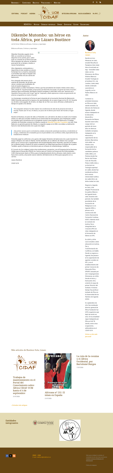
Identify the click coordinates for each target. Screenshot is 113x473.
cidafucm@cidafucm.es (44, 457)
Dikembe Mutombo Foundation (57, 122)
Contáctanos (26, 3)
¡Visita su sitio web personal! (91, 335)
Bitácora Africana (69, 14)
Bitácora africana (25, 44)
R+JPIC (95, 14)
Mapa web (57, 3)
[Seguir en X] (96, 2)
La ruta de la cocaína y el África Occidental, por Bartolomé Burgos (88, 360)
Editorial (15, 14)
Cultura (75, 25)
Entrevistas (67, 25)
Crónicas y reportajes (48, 25)
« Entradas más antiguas (19, 405)
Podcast (24, 14)
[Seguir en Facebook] (93, 2)
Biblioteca (36, 3)
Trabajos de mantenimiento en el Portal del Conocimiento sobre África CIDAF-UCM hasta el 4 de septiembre (24, 385)
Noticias (36, 25)
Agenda (32, 14)
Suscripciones (84, 25)
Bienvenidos (15, 3)
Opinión (59, 25)
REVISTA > (28, 25)
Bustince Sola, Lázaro (90, 53)
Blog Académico (84, 14)
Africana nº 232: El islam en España (55, 394)
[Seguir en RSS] (100, 2)
